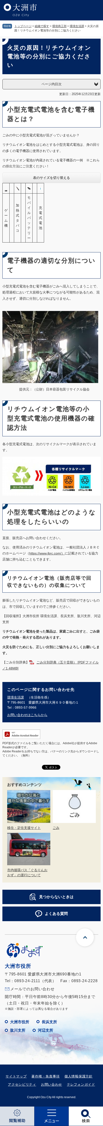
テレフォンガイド (81, 1084)
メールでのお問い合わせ (32, 989)
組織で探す (42, 26)
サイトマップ (16, 1076)
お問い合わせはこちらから (27, 715)
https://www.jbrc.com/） (47, 553)
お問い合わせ (51, 1084)
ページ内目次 (51, 84)
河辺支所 (45, 1030)
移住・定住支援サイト (24, 828)
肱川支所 (17, 1030)
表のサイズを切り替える (51, 178)
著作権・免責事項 (45, 1076)
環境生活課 (77, 26)
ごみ (56, 828)
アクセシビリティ (22, 1084)
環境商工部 (59, 26)
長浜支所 (49, 1022)
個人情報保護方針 (78, 1076)
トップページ (23, 26)
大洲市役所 (19, 1022)
